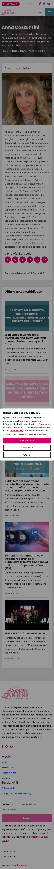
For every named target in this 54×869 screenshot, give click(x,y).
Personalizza (27, 447)
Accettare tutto (27, 440)
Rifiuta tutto (27, 455)
